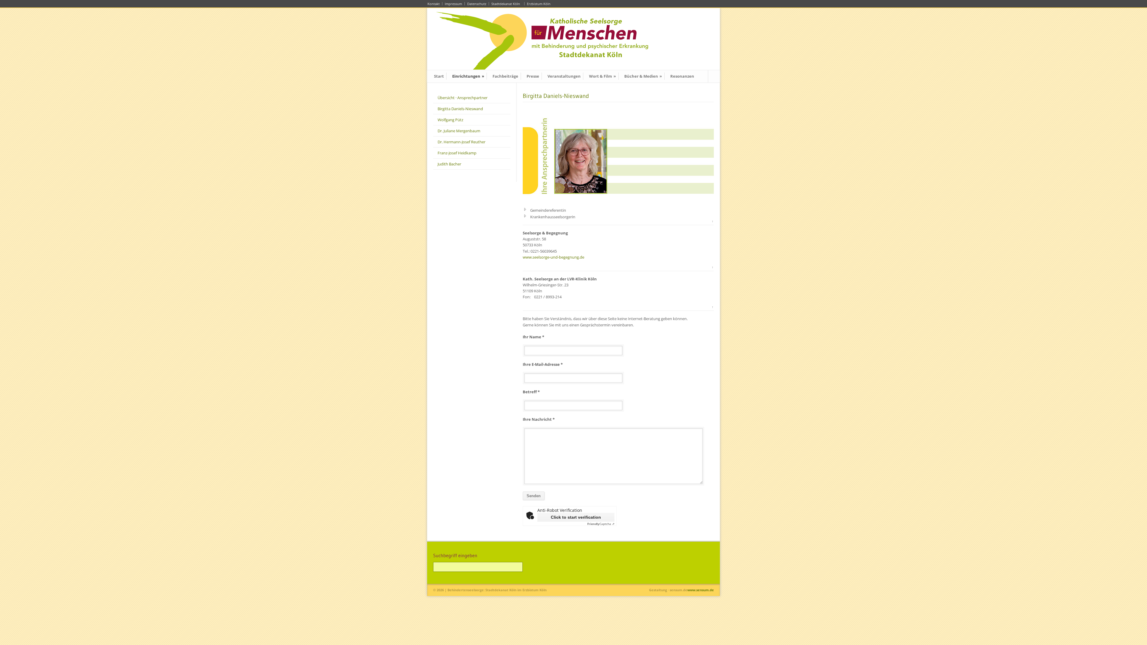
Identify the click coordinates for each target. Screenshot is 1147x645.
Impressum (453, 3)
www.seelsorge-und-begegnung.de (553, 257)
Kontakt (433, 3)
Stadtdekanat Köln (506, 3)
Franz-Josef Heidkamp (457, 153)
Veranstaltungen (564, 76)
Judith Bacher (449, 164)
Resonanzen (682, 76)
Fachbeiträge (505, 76)
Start (439, 76)
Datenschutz (476, 3)
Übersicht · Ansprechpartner (462, 97)
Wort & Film (602, 76)
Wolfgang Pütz (450, 119)
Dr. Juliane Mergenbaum (459, 130)
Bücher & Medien (643, 76)
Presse (533, 76)
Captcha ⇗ (600, 524)
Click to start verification (576, 517)
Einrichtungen (468, 76)
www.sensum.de (700, 590)
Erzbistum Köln (539, 3)
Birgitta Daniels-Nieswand (460, 108)
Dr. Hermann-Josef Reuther (461, 142)
